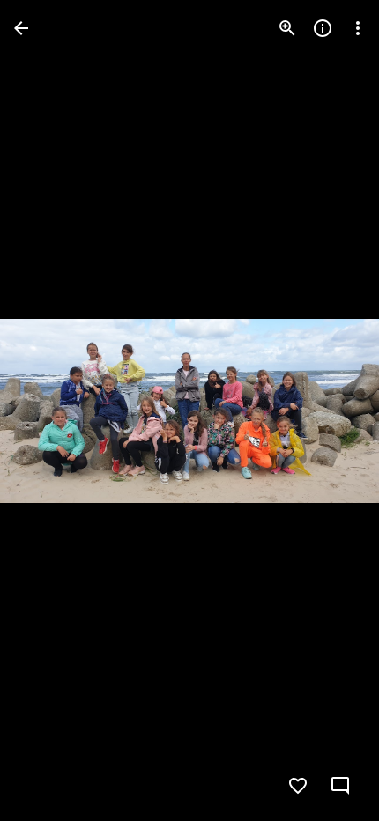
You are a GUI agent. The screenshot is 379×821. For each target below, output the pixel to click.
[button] (49, 410)
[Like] (297, 785)
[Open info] (322, 28)
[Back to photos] (21, 28)
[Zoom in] (287, 28)
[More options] (357, 28)
